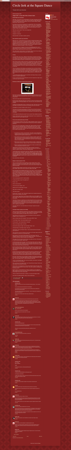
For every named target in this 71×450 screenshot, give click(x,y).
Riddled (47, 275)
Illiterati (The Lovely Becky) (48, 234)
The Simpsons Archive (48, 297)
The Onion (47, 292)
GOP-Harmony (48, 194)
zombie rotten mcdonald (18, 307)
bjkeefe (47, 243)
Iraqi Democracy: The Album (48, 75)
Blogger (39, 443)
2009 (47, 156)
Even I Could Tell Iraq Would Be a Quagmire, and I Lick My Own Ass (48, 97)
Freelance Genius (47, 260)
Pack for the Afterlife (47, 73)
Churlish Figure (48, 248)
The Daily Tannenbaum (48, 251)
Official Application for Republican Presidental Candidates (48, 71)
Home (27, 436)
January (48, 226)
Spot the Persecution (48, 101)
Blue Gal (47, 244)
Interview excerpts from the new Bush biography (49, 210)
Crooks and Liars (48, 250)
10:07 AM (16, 402)
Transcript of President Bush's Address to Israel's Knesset (48, 55)
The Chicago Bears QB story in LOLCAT (49, 174)
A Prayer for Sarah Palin (47, 45)
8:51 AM (16, 392)
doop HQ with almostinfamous (48, 254)
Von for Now (48, 286)
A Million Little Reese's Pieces (48, 91)
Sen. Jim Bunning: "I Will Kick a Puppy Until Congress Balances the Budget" (48, 31)
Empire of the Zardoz (48, 258)
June (48, 220)
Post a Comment (16, 434)
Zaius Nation (48, 288)
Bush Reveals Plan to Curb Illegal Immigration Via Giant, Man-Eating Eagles (48, 86)
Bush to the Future (47, 77)
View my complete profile (54, 19)
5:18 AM (16, 382)
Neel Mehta (16, 405)
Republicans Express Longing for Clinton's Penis (48, 94)
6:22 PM (16, 432)
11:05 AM (16, 358)
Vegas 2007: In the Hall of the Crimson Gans (49, 185)
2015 (47, 150)
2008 (47, 157)
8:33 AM (16, 342)
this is (18, 381)
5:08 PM (16, 304)
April (47, 222)
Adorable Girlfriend (18, 332)
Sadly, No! (47, 277)
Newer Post (14, 436)
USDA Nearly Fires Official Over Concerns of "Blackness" (48, 24)
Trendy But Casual (47, 285)
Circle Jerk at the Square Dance (32, 5)
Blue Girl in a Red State (48, 245)
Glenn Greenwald (47, 264)
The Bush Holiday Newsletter (47, 79)
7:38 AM (16, 336)
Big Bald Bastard (48, 242)
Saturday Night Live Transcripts (48, 294)
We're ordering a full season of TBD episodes (48, 127)
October (48, 163)
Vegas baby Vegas (17, 278)
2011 (47, 153)
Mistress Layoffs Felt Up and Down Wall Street (48, 48)
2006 (47, 227)
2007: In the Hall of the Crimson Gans (48, 144)
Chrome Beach (48, 247)
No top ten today (48, 201)
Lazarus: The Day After (48, 61)
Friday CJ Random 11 (49, 167)
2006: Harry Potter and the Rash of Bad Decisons (48, 140)
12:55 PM (16, 377)
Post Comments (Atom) (19, 437)
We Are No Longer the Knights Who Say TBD (48, 133)
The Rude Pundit (48, 276)
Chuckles (16, 355)
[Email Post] (22, 277)
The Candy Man (48, 49)
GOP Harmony (48, 68)
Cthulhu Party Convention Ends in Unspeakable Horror (48, 51)
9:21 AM (16, 352)
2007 (47, 158)
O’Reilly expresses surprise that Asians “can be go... (49, 170)
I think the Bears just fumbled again (49, 204)
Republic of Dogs (48, 274)
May (47, 221)
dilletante (47, 253)
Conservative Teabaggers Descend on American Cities (48, 43)
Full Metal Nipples (47, 100)
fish (15, 385)
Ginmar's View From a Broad (48, 262)
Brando (16, 297)
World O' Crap (48, 287)
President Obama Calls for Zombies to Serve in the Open (48, 36)
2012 (47, 152)
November (48, 161)
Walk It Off (47, 38)
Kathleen (16, 416)
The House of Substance (48, 265)
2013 (47, 151)
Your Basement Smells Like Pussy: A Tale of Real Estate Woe (48, 27)
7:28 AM (16, 329)
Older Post (40, 436)
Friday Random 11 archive (48, 112)
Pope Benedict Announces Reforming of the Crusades (48, 58)
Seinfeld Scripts (48, 295)
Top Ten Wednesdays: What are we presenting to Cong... (49, 198)
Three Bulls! (48, 283)
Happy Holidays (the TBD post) (48, 124)
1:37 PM (16, 426)
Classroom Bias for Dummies (48, 89)
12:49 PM (16, 413)
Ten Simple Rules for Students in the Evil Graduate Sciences (48, 64)
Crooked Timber (48, 249)
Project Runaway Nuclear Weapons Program (48, 82)
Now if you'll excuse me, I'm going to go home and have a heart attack (48, 121)
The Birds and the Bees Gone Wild (48, 40)
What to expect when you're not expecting (48, 118)
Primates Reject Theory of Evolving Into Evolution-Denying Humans (48, 105)
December (48, 159)
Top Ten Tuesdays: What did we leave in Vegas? (49, 189)
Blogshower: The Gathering (48, 130)
